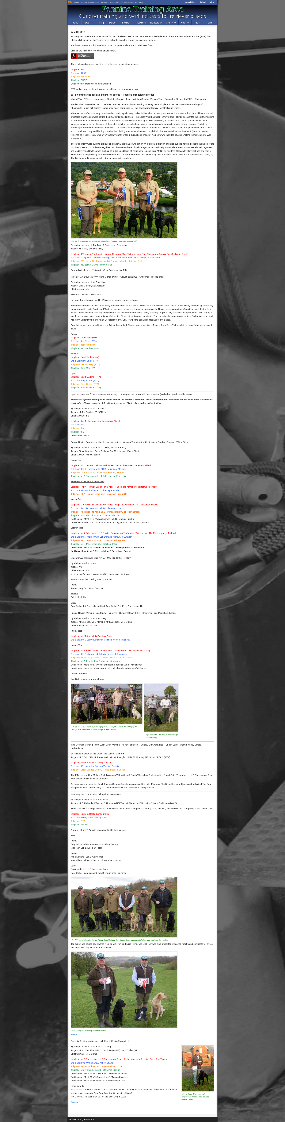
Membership (156, 22)
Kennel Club (190, 2)
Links (210, 22)
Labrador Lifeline (207, 2)
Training (100, 22)
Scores (74, 1034)
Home (75, 22)
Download (141, 22)
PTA (70, 2)
